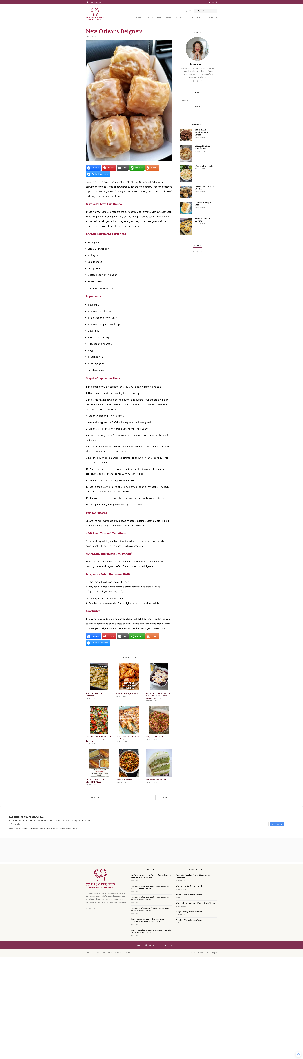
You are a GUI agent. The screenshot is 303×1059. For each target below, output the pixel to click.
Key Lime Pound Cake (157, 780)
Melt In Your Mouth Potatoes (95, 694)
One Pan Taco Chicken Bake (189, 920)
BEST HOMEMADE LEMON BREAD (95, 781)
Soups (200, 17)
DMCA (88, 952)
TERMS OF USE (99, 952)
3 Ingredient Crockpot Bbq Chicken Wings (195, 903)
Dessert (168, 17)
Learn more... (197, 64)
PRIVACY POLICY (114, 952)
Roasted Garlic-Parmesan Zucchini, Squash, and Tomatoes (98, 738)
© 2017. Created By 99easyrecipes (204, 953)
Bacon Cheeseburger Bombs (189, 895)
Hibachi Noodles (124, 780)
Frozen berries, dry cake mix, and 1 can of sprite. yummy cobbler (158, 695)
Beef (159, 17)
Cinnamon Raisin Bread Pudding (127, 737)
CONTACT (127, 952)
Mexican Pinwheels (204, 166)
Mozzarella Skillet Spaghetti (189, 886)
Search (197, 106)
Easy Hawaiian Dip (155, 736)
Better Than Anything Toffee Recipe (202, 132)
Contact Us (212, 17)
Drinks (179, 17)
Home (138, 17)
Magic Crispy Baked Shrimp (189, 912)
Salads (189, 17)
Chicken (149, 17)
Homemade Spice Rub (127, 693)
